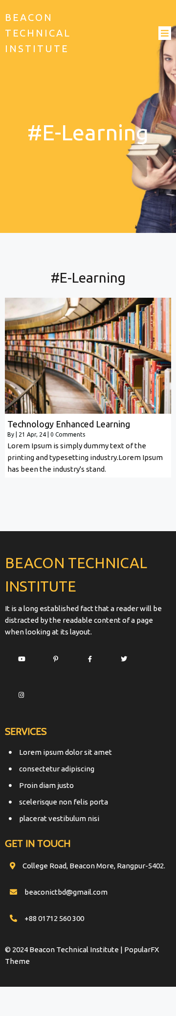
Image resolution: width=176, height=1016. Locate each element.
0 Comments (67, 434)
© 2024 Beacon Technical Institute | (64, 949)
